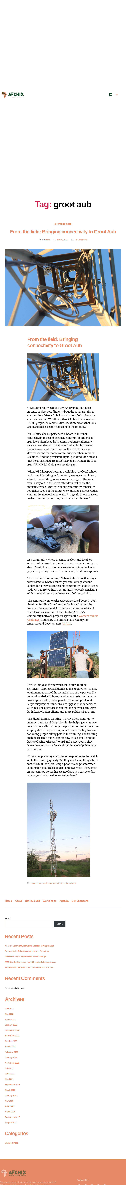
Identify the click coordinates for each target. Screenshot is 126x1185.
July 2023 (9, 1009)
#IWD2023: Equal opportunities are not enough (25, 957)
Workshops (49, 900)
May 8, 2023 (62, 240)
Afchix (47, 240)
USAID (66, 623)
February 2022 (11, 1052)
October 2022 (11, 1041)
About (18, 900)
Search (8, 919)
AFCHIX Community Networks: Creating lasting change (29, 946)
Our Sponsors (79, 900)
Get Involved (32, 900)
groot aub (52, 883)
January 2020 (11, 1095)
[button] (110, 94)
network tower (70, 883)
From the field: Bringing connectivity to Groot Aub (63, 231)
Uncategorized (63, 224)
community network (39, 883)
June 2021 (9, 1074)
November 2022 (12, 1036)
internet (60, 883)
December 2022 (12, 1030)
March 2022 (10, 1047)
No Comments (81, 240)
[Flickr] (98, 1172)
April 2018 (9, 1106)
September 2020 (12, 1085)
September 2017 (12, 1117)
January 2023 (11, 1025)
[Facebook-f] (79, 1172)
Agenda (64, 900)
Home (8, 900)
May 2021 (9, 1079)
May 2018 (9, 1101)
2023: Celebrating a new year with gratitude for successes (30, 962)
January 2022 (11, 1057)
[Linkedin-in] (92, 1172)
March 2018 (10, 1112)
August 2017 (10, 1123)
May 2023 (9, 1014)
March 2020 (10, 1090)
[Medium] (104, 1172)
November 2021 (12, 1063)
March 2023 (10, 1019)
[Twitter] (85, 1172)
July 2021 (9, 1068)
